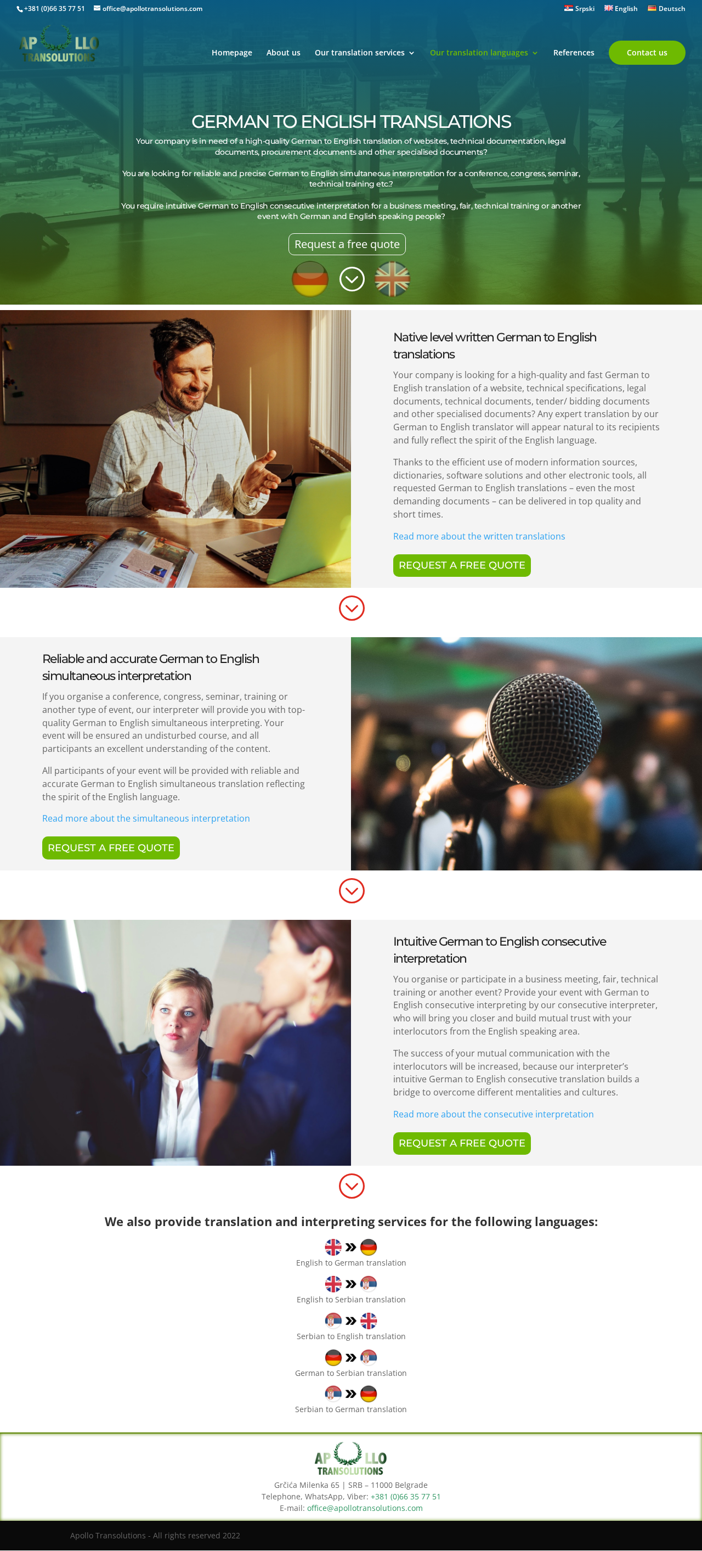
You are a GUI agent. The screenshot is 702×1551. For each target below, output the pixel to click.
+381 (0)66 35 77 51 (54, 8)
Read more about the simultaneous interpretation (146, 818)
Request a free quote (347, 244)
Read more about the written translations (479, 536)
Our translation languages (479, 53)
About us (284, 53)
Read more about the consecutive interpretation (493, 1114)
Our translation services (360, 53)
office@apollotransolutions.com (365, 1508)
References (574, 53)
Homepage (232, 53)
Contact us (647, 52)
